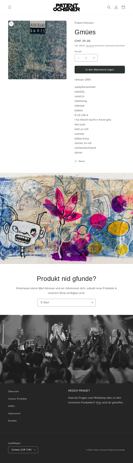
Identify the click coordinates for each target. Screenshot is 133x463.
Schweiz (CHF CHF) (22, 450)
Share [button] (81, 161)
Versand (90, 46)
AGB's (11, 406)
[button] (9, 7)
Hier (98, 402)
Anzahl (78, 51)
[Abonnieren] (92, 302)
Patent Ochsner (100, 450)
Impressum (14, 413)
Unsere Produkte (17, 398)
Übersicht (13, 391)
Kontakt (12, 420)
